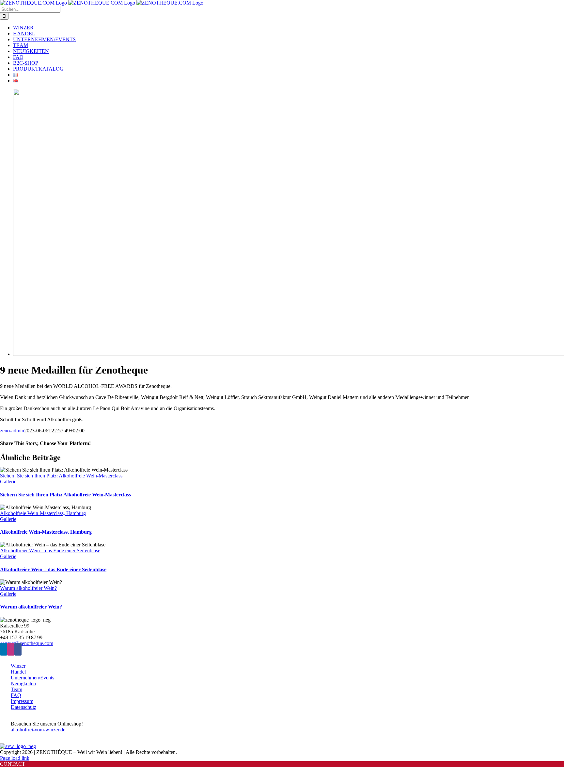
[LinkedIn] (3, 649)
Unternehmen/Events (32, 677)
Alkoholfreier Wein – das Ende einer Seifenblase (50, 550)
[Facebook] (18, 649)
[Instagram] (10, 649)
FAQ (16, 695)
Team (16, 689)
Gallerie (8, 481)
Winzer (18, 666)
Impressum (22, 701)
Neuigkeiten (23, 683)
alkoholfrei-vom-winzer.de (38, 729)
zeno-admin (12, 430)
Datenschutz (23, 707)
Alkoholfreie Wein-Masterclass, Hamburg (43, 513)
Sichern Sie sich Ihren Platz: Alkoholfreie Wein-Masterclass (61, 475)
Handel (18, 672)
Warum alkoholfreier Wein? (28, 588)
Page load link (14, 758)
